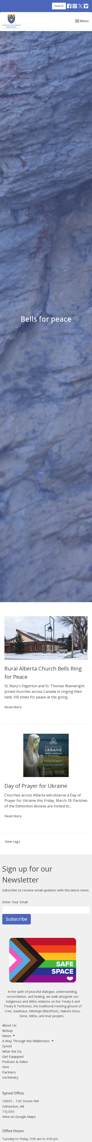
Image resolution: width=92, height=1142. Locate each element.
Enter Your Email (15, 902)
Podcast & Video (15, 1061)
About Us (9, 1025)
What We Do (12, 1051)
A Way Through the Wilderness (26, 1041)
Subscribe (16, 919)
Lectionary (10, 1077)
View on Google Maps (19, 1116)
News (6, 1035)
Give (5, 1066)
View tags (12, 841)
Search (59, 6)
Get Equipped (12, 1056)
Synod (7, 1046)
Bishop (7, 1030)
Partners (9, 1072)
